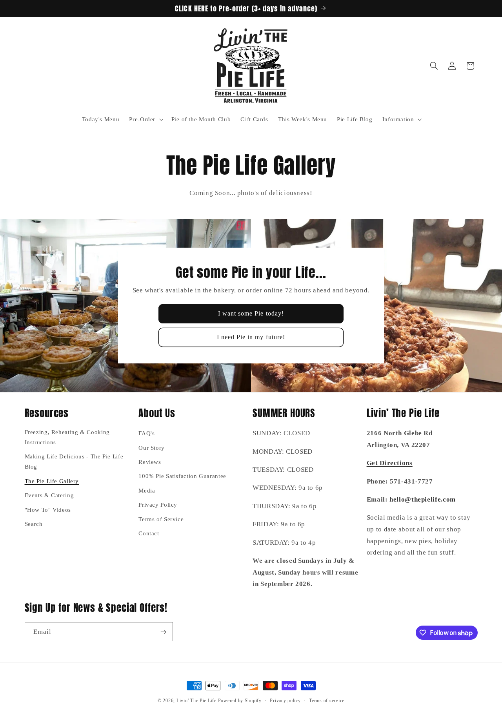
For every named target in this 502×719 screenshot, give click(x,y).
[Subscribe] (163, 631)
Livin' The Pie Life (196, 700)
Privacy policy (285, 700)
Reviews (149, 461)
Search (34, 523)
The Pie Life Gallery (52, 481)
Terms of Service (161, 519)
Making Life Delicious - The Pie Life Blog (74, 461)
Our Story (151, 447)
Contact (148, 533)
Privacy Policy (157, 504)
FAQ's (146, 433)
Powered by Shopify (240, 700)
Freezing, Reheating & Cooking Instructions (67, 437)
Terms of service (326, 700)
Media (146, 490)
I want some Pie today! (251, 313)
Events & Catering (49, 495)
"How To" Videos (48, 509)
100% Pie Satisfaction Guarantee (182, 476)
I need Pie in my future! (251, 337)
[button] (145, 119)
